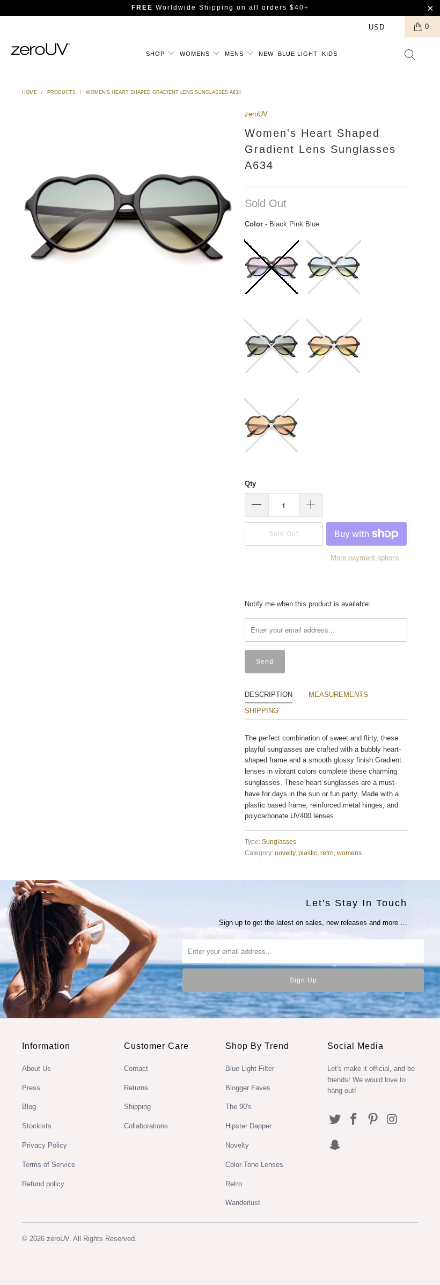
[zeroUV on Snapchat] (335, 1145)
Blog (29, 1107)
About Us (36, 1068)
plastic (307, 852)
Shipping (261, 711)
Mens (235, 53)
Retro (233, 1184)
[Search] (410, 56)
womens (349, 852)
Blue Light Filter (249, 1068)
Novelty (237, 1145)
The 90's (238, 1107)
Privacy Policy (44, 1145)
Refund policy (43, 1184)
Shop (156, 53)
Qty (250, 484)
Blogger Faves (247, 1088)
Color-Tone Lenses (254, 1165)
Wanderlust (242, 1203)
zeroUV (256, 114)
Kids (330, 53)
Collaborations (146, 1126)
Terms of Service (48, 1165)
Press (31, 1088)
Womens (196, 53)
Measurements (338, 695)
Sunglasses (279, 841)
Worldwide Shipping (182, 7)
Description (268, 695)
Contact (136, 1068)
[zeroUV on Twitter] (335, 1120)
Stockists (37, 1126)
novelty (285, 852)
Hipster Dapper (248, 1126)
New (266, 53)
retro (327, 852)
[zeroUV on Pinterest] (373, 1120)
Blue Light (298, 53)
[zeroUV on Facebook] (354, 1120)
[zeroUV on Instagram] (393, 1120)
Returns (136, 1088)
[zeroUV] (40, 49)
